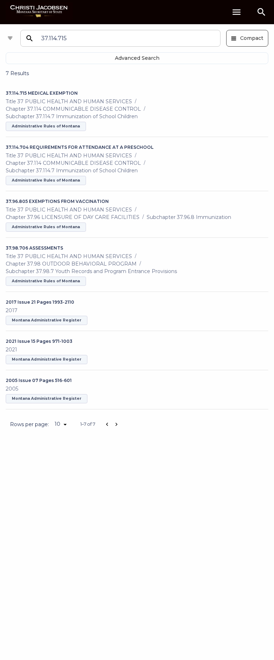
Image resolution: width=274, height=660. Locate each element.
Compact (251, 38)
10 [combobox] (57, 424)
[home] (39, 11)
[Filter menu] (10, 38)
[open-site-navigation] (236, 12)
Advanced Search (137, 58)
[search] (261, 12)
